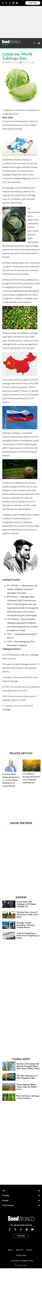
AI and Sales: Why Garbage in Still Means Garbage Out (26, 904)
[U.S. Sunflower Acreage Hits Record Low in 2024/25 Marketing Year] (32, 771)
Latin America (8, 1205)
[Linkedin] (13, 3)
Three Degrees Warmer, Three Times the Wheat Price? (27, 1087)
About (10, 1250)
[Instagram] (9, 3)
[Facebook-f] (2, 3)
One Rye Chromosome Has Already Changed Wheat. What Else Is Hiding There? (28, 1066)
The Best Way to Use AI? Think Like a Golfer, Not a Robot (28, 914)
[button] (39, 43)
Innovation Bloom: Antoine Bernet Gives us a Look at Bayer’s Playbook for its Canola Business (10, 780)
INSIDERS (21, 897)
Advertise (19, 1250)
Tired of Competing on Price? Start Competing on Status (28, 935)
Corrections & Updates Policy (22, 1261)
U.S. (3, 1190)
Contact (29, 1250)
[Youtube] (16, 3)
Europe (5, 44)
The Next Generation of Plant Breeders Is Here (27, 1076)
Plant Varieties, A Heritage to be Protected (28, 1097)
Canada (5, 1195)
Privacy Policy (21, 1255)
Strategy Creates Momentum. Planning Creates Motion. (25, 925)
